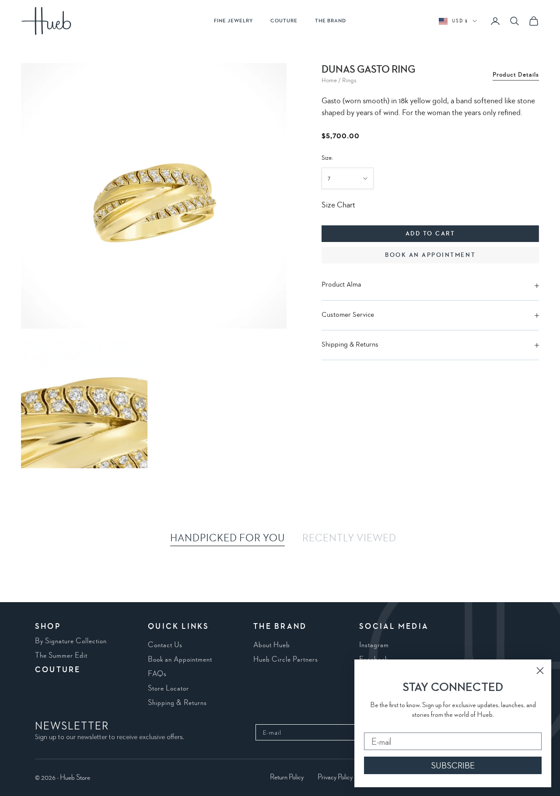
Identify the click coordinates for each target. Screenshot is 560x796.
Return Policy (287, 777)
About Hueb (271, 645)
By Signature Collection (71, 641)
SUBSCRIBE (453, 765)
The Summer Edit (61, 655)
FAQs (157, 674)
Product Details (516, 75)
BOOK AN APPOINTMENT (430, 255)
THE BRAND (330, 21)
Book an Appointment (180, 659)
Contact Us (165, 645)
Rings (349, 80)
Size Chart (338, 206)
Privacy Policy (335, 777)
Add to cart (430, 234)
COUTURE (284, 21)
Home (329, 80)
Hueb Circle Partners (285, 659)
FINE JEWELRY (233, 21)
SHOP (48, 627)
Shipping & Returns (177, 703)
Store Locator (168, 688)
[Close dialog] (540, 670)
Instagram (374, 645)
